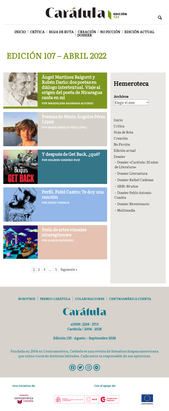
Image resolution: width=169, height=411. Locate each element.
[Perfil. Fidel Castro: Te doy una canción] (20, 203)
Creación (87, 31)
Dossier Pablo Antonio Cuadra (133, 195)
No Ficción (110, 31)
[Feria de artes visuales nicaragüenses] (20, 241)
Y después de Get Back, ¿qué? (71, 154)
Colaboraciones (89, 299)
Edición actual (139, 31)
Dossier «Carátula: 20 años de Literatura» (136, 164)
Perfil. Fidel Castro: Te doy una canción (73, 194)
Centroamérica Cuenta (130, 299)
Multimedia (126, 210)
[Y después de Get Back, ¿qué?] (20, 166)
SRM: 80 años (127, 186)
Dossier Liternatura (132, 173)
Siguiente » (68, 269)
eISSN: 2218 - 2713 (85, 324)
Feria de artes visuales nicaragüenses (64, 232)
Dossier (84, 35)
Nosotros (26, 299)
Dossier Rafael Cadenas (135, 179)
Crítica (37, 31)
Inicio (20, 31)
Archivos (121, 96)
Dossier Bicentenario (133, 203)
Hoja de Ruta (61, 31)
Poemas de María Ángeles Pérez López (73, 119)
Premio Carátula (55, 299)
